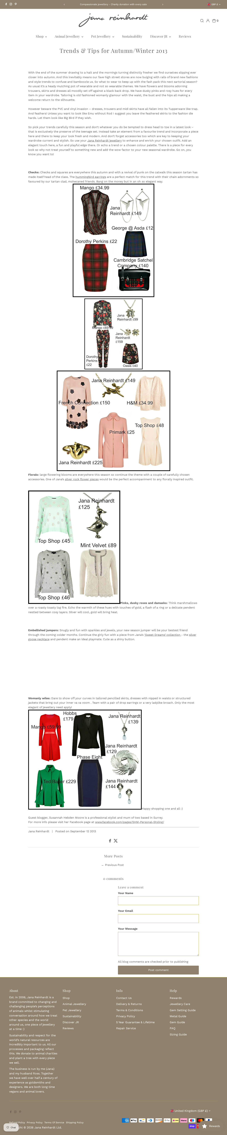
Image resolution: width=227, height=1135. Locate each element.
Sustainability (132, 36)
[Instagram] (11, 4)
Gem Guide (177, 1022)
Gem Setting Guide (183, 1010)
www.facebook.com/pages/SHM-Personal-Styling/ (129, 822)
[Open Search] (202, 20)
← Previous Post (112, 865)
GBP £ (214, 4)
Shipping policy (75, 1122)
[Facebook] (6, 4)
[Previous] (64, 5)
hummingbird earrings (91, 177)
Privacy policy (35, 1122)
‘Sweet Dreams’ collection (162, 634)
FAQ (172, 1028)
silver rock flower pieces (82, 479)
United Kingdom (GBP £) (191, 1111)
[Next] (163, 5)
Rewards (176, 998)
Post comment (158, 970)
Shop (40, 36)
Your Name (125, 893)
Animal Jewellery (68, 36)
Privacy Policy (125, 1016)
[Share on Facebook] (110, 841)
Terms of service (54, 1122)
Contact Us (124, 998)
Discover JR (159, 36)
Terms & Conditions (129, 1010)
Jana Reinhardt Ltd (47, 1127)
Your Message (127, 928)
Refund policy (17, 1122)
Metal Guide (178, 1016)
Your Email (125, 910)
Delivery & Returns (129, 1004)
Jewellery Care (180, 1004)
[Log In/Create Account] (207, 20)
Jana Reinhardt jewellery (104, 140)
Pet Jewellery (101, 36)
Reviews (185, 36)
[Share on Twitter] (116, 841)
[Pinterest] (16, 4)
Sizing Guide (178, 1034)
